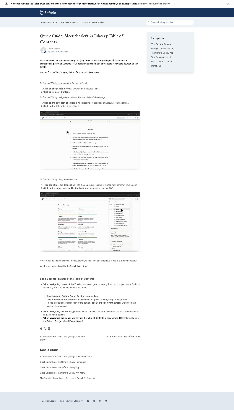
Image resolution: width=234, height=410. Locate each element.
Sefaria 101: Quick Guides (92, 22)
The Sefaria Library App (162, 53)
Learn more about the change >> (154, 3)
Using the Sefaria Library (163, 48)
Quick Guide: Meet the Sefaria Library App (59, 367)
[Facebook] (41, 329)
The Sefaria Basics (69, 22)
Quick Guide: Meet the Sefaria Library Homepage (63, 362)
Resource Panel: (79, 83)
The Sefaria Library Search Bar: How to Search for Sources (67, 378)
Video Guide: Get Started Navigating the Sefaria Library (66, 356)
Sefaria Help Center (48, 22)
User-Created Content (161, 61)
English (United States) (70, 401)
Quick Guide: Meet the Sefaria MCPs (123, 336)
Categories (157, 38)
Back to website (49, 401)
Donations (156, 66)
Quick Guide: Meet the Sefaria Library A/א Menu (62, 373)
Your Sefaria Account (161, 57)
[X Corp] (45, 329)
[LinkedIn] (49, 329)
